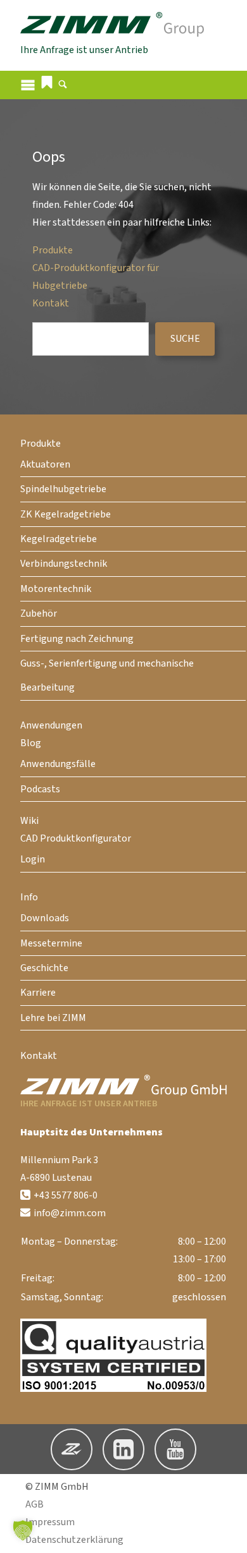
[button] (47, 82)
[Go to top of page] (227, 1533)
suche (185, 339)
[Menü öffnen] (27, 85)
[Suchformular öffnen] (63, 86)
